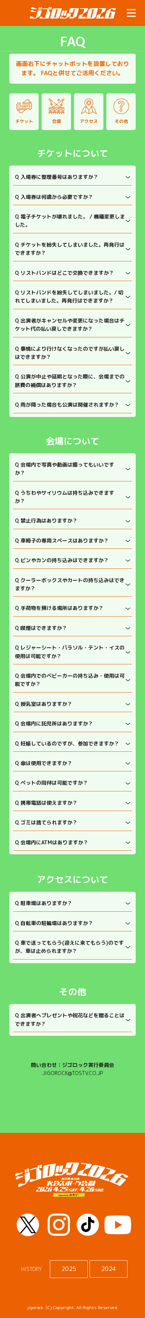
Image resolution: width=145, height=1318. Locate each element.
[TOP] (72, 13)
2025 (68, 1269)
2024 (108, 1269)
